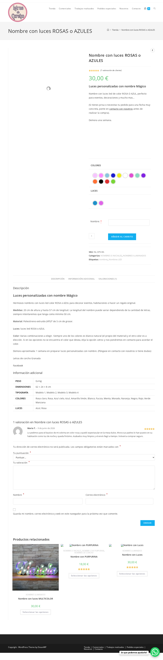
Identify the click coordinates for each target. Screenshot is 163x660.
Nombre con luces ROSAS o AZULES (138, 29)
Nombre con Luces (132, 554)
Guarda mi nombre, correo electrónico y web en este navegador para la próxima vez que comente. (65, 513)
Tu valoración (21, 462)
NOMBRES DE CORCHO (83, 552)
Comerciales (98, 647)
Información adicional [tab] (81, 278)
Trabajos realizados (115, 647)
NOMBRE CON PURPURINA (93, 550)
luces (94, 190)
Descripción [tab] (57, 278)
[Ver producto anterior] (152, 50)
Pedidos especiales (135, 647)
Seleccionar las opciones (36, 612)
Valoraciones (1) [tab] (108, 278)
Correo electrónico (97, 494)
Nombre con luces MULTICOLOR (35, 598)
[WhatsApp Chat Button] (155, 652)
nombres (103, 259)
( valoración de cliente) (111, 70)
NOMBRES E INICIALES (111, 255)
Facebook (18, 365)
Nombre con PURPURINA (84, 556)
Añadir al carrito (122, 236)
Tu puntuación (22, 453)
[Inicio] (108, 29)
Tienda (87, 647)
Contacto (99, 649)
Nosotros (88, 649)
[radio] (95, 175)
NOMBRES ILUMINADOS (134, 255)
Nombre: (95, 221)
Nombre (18, 494)
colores (96, 165)
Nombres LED (115, 259)
